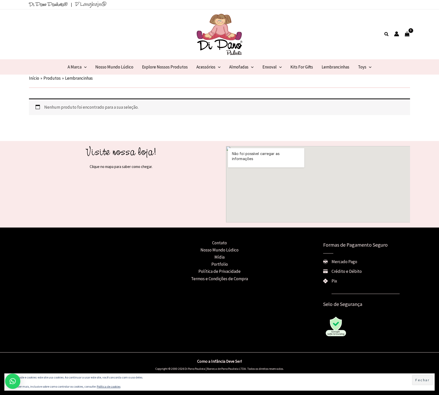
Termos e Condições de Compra (219, 278)
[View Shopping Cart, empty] (407, 34)
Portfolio (219, 264)
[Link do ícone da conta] (396, 33)
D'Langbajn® (91, 4)
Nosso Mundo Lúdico (219, 250)
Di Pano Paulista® (48, 5)
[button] (386, 34)
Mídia (219, 257)
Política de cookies (108, 386)
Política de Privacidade (219, 271)
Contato (219, 243)
